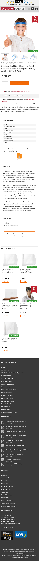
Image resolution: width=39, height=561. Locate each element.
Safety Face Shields (8, 63)
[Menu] (29, 9)
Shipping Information (7, 500)
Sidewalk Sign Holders (7, 384)
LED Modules (5, 370)
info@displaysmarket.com (12, 523)
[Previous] (4, 34)
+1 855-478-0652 (15, 4)
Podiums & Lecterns (7, 395)
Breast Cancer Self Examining (14, 464)
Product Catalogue (6, 481)
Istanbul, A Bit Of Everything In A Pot (16, 426)
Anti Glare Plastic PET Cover (9, 412)
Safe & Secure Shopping (8, 503)
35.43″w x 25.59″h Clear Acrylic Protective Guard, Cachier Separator (10, 340)
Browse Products (6, 478)
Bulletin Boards (5, 387)
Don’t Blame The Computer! (13, 459)
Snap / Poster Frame (7, 378)
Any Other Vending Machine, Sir (14, 454)
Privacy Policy (5, 498)
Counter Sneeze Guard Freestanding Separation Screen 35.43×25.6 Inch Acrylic (28, 271)
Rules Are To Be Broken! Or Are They (16, 422)
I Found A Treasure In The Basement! (16, 436)
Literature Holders (6, 392)
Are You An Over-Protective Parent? (16, 445)
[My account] (32, 8)
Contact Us (4, 492)
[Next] (34, 34)
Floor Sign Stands (6, 404)
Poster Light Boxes (6, 381)
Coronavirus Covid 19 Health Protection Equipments (21, 62)
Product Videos (5, 489)
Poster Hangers (5, 407)
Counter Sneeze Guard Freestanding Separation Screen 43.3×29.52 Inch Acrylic (10, 271)
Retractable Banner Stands (9, 390)
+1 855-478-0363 (28, 4)
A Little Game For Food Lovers (14, 440)
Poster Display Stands (7, 401)
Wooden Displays (6, 375)
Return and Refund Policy (8, 506)
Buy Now (19, 83)
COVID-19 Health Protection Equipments (12, 373)
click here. (25, 557)
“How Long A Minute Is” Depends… (15, 431)
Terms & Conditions (6, 495)
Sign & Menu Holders (7, 398)
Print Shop (4, 367)
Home (2, 62)
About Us (4, 475)
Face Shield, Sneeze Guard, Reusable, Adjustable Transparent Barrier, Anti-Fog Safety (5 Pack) (27, 306)
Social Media (4, 483)
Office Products (5, 409)
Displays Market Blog (7, 486)
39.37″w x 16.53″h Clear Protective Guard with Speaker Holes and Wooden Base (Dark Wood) (9, 306)
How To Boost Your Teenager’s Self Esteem (18, 450)
